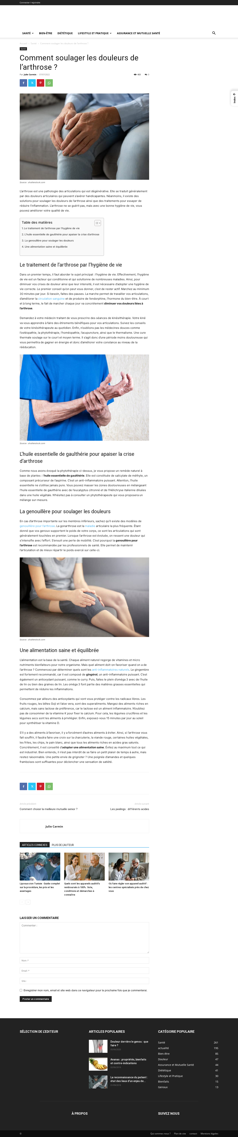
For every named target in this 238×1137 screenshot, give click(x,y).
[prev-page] (22, 902)
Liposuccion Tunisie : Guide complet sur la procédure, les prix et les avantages (40, 887)
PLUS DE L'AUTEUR (63, 845)
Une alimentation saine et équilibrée (46, 246)
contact (193, 1133)
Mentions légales (209, 1133)
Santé (26, 33)
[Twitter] (32, 83)
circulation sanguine (51, 298)
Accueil (23, 43)
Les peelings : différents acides (129, 809)
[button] (213, 33)
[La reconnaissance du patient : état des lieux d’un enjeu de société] (98, 1081)
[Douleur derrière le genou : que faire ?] (98, 1046)
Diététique (65, 33)
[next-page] (28, 902)
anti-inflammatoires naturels (110, 669)
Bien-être (45, 33)
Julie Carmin (30, 74)
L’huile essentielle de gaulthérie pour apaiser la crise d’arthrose (62, 234)
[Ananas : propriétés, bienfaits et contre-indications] (98, 1064)
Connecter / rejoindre (30, 2)
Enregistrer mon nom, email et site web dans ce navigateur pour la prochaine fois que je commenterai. (85, 990)
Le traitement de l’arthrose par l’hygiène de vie (52, 228)
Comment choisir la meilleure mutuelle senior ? (49, 809)
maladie (90, 526)
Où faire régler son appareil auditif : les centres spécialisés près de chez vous (129, 887)
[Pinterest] (40, 83)
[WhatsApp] (49, 83)
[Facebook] (23, 83)
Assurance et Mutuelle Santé (138, 33)
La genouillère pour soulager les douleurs (49, 240)
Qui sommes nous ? (160, 1133)
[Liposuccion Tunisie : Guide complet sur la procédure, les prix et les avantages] (40, 866)
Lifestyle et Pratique (93, 33)
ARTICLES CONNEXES (34, 845)
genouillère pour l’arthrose (37, 526)
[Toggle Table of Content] (96, 223)
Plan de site (180, 1133)
